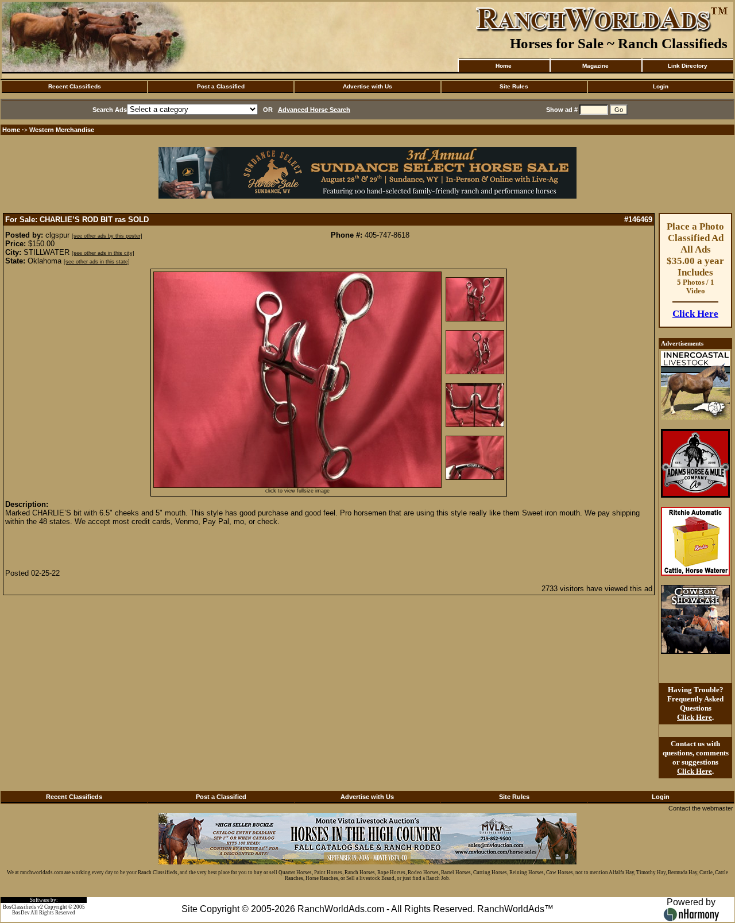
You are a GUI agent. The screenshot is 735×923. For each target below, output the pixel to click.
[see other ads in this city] (103, 253)
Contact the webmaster (700, 808)
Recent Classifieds (74, 86)
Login (660, 86)
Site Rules (514, 86)
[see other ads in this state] (97, 262)
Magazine (595, 66)
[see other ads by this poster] (107, 236)
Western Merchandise (61, 129)
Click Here (695, 313)
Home (504, 66)
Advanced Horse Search (314, 109)
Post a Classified (221, 86)
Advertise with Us (367, 86)
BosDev (21, 913)
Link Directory (687, 66)
